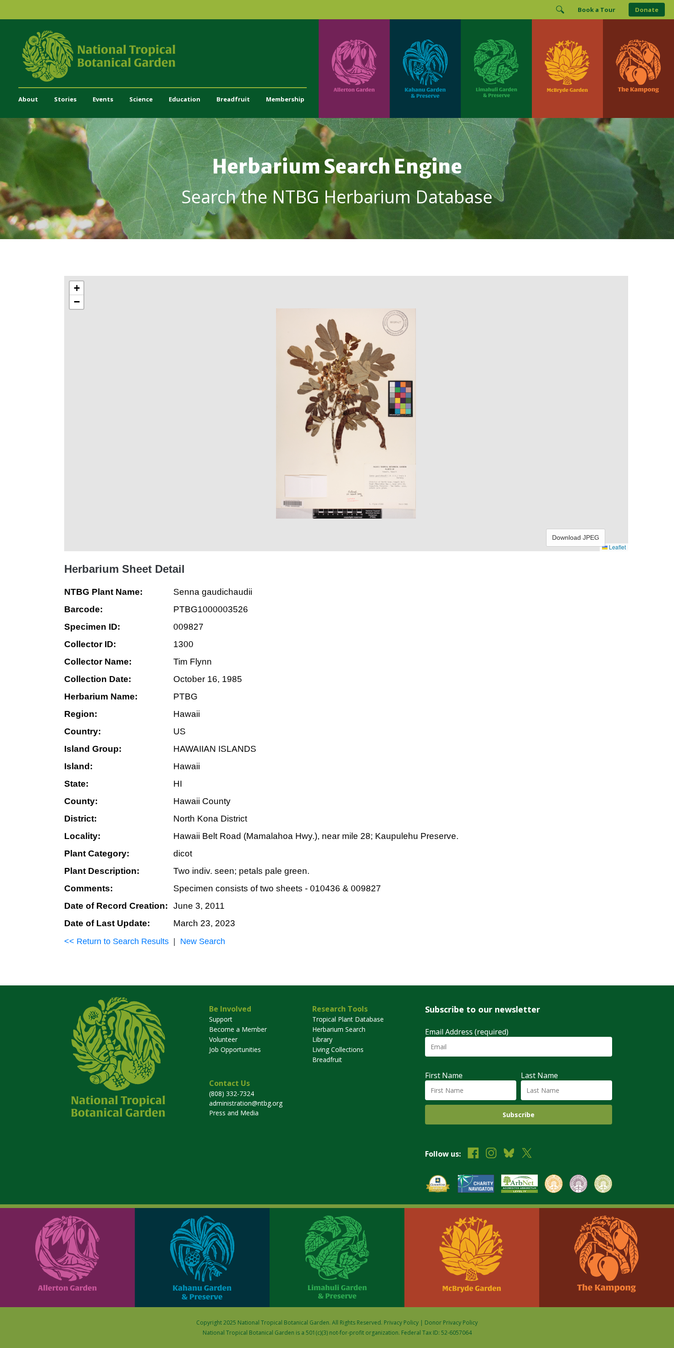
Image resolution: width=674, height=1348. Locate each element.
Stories (65, 99)
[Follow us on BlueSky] (508, 1154)
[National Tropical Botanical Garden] (168, 56)
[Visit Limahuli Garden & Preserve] (496, 68)
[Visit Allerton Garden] (354, 68)
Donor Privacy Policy (451, 1322)
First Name (444, 1075)
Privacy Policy (401, 1322)
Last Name (539, 1075)
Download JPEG (575, 537)
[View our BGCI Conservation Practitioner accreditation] (578, 1185)
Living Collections (338, 1049)
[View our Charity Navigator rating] (476, 1185)
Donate (646, 10)
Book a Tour (596, 10)
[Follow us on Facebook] (473, 1154)
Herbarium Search (338, 1029)
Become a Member (238, 1029)
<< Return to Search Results (116, 941)
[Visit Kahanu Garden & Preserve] (425, 68)
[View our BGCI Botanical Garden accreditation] (554, 1185)
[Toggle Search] (559, 9)
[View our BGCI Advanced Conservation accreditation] (603, 1185)
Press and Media (234, 1112)
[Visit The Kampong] (638, 68)
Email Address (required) (466, 1032)
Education (184, 99)
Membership (285, 99)
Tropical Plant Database (348, 1019)
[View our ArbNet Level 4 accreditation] (519, 1185)
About (28, 99)
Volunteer (223, 1039)
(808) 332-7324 (231, 1093)
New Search (202, 941)
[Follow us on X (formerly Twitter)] (526, 1154)
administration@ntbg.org (245, 1103)
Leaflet (617, 547)
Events (103, 99)
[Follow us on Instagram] (491, 1154)
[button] (76, 288)
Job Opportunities (235, 1049)
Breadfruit (233, 99)
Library (322, 1039)
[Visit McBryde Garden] (567, 68)
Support (220, 1019)
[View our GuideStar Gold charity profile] (438, 1185)
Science (141, 99)
